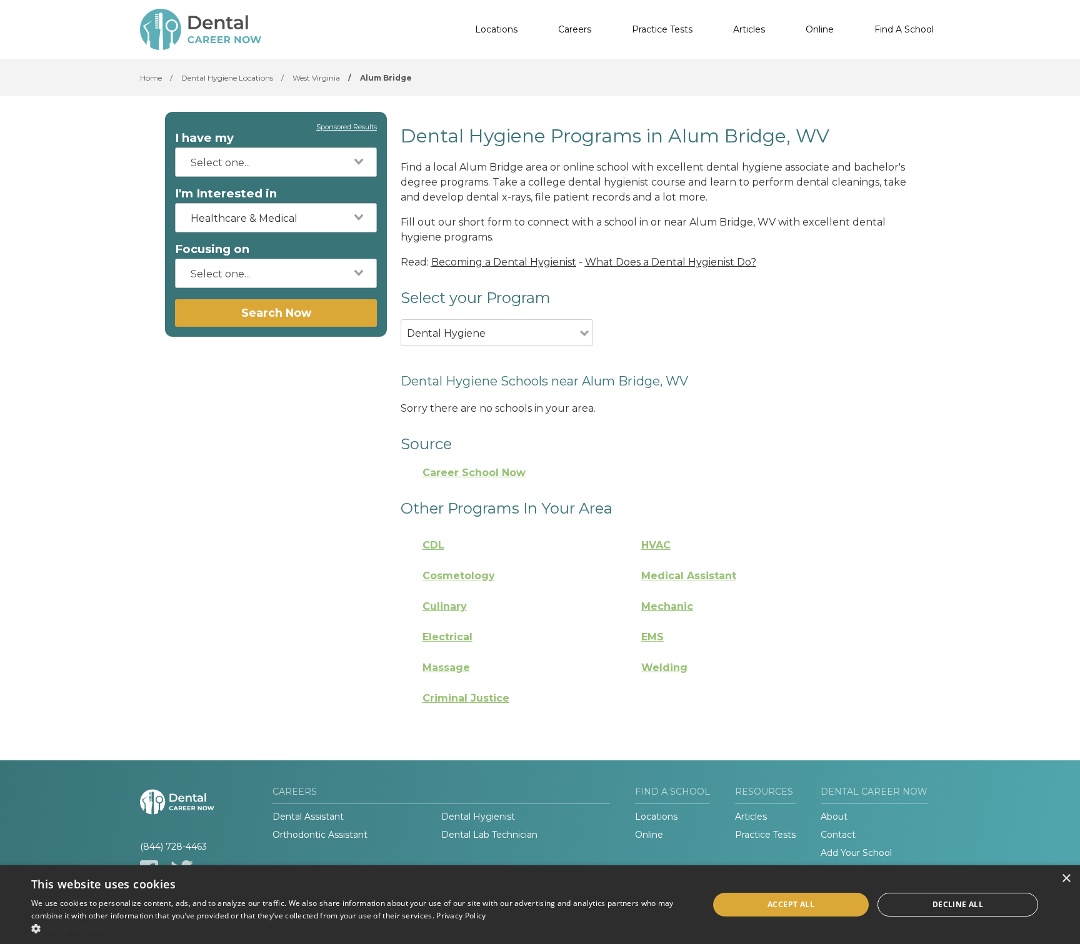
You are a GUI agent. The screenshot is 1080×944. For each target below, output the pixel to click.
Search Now (276, 312)
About (834, 816)
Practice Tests (662, 29)
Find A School (904, 29)
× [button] (1066, 878)
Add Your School (856, 852)
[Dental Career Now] (202, 29)
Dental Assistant (308, 816)
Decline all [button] (957, 904)
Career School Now (474, 473)
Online (820, 29)
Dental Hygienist (478, 816)
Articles (749, 29)
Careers (574, 29)
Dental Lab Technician (489, 834)
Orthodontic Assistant (320, 834)
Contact (838, 834)
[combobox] (276, 162)
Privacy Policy (461, 915)
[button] (360, 928)
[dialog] (540, 904)
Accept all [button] (791, 904)
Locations (496, 29)
